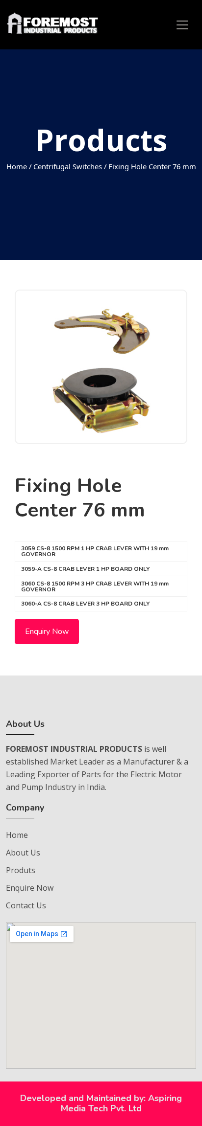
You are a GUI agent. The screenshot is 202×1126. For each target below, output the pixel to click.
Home (16, 166)
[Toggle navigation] (182, 25)
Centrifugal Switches (67, 166)
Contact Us (26, 905)
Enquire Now (29, 887)
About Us (23, 852)
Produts (20, 870)
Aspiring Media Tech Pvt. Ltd (121, 1103)
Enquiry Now (47, 631)
